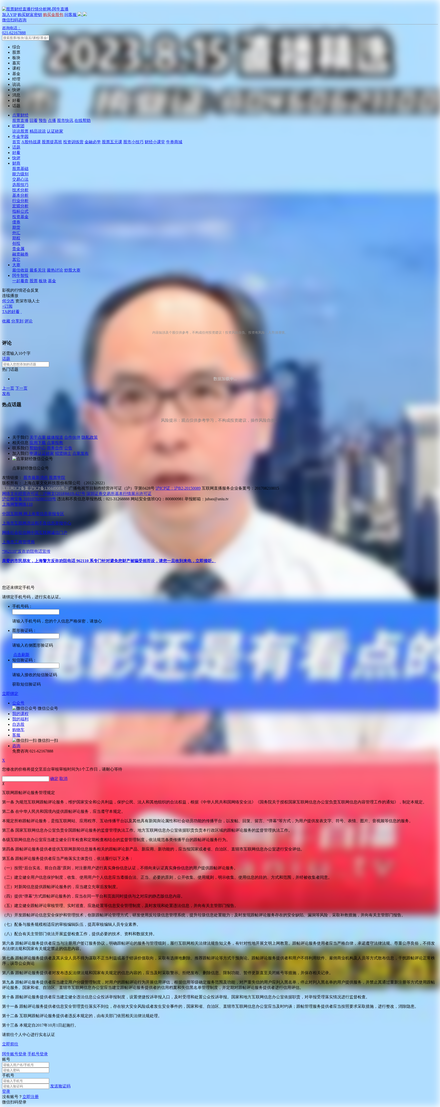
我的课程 (20, 714)
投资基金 (20, 217)
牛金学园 (20, 136)
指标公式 (20, 211)
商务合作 (55, 448)
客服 (16, 735)
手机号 (8, 1075)
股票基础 (20, 168)
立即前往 (10, 1044)
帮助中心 (38, 448)
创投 (16, 243)
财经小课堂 (155, 142)
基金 (52, 281)
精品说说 (38, 131)
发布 (6, 393)
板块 (43, 281)
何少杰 (8, 301)
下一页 (21, 388)
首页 (16, 142)
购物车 (18, 730)
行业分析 (20, 200)
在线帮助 (82, 120)
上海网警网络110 (17, 504)
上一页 (8, 388)
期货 (16, 227)
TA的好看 (11, 311)
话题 (16, 147)
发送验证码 (60, 1086)
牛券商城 (174, 142)
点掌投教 (55, 443)
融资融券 (20, 254)
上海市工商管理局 (18, 542)
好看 (16, 152)
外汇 (16, 233)
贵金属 (18, 249)
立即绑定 (10, 693)
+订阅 (7, 306)
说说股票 (20, 131)
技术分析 (20, 190)
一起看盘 (20, 281)
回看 (34, 120)
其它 (16, 259)
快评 (16, 158)
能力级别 (20, 174)
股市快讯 (65, 120)
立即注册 (30, 1097)
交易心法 (20, 179)
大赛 (16, 265)
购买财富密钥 (30, 14)
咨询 (16, 746)
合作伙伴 (72, 437)
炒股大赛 (72, 270)
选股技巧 (20, 184)
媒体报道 (55, 437)
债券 (16, 222)
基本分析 (20, 195)
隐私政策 (89, 437)
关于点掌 (38, 437)
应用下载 (38, 443)
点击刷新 (21, 654)
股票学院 (57, 477)
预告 (43, 120)
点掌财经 (20, 115)
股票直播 (20, 120)
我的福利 (20, 719)
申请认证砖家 (42, 453)
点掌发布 (80, 453)
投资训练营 (73, 142)
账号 (6, 1059)
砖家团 (18, 126)
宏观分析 (20, 206)
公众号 (18, 703)
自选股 (18, 724)
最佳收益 (20, 270)
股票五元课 (112, 142)
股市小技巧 (133, 142)
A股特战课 (31, 142)
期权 (16, 238)
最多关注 (38, 270)
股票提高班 (52, 142)
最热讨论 (55, 270)
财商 (16, 163)
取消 (63, 778)
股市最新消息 (35, 477)
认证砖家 (55, 131)
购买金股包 (53, 14)
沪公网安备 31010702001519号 (29, 499)
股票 (34, 281)
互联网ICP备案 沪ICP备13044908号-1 (35, 488)
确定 (54, 778)
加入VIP (9, 14)
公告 (68, 448)
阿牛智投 (20, 275)
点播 (52, 120)
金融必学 (93, 142)
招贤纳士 (63, 453)
